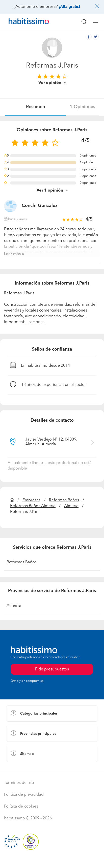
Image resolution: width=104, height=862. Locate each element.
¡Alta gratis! (69, 7)
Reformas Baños (64, 500)
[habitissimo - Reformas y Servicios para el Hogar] (23, 22)
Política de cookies (21, 807)
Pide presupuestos (52, 853)
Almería (71, 506)
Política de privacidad (24, 795)
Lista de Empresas (23, 767)
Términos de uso (19, 783)
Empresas (31, 500)
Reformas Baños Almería (33, 506)
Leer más (12, 254)
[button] (52, 713)
